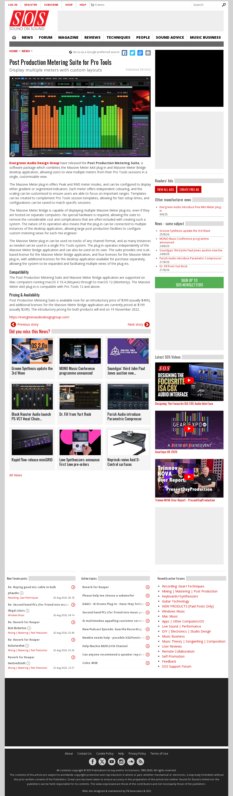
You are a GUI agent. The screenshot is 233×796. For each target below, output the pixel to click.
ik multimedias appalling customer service (113, 621)
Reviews (92, 37)
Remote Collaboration (178, 651)
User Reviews (172, 646)
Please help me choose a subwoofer (108, 595)
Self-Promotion (173, 656)
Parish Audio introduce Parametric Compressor (191, 258)
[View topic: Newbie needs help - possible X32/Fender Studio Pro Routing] (148, 638)
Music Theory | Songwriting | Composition (193, 641)
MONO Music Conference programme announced (184, 240)
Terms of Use (159, 753)
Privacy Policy (137, 753)
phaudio (13, 593)
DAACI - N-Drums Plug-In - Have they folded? (114, 604)
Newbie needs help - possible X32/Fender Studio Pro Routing (114, 638)
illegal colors (16, 610)
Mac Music (170, 616)
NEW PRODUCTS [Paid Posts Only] (188, 606)
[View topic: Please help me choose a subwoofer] (148, 596)
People (143, 37)
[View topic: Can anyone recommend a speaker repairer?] (148, 655)
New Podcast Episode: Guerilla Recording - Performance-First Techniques (114, 629)
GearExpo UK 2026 (166, 451)
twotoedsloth (16, 663)
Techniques (118, 37)
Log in (12, 4)
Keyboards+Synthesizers (180, 596)
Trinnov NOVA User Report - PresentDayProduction (185, 500)
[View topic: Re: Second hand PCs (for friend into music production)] (73, 605)
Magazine (68, 37)
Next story (135, 324)
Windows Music (16, 615)
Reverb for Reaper (21, 657)
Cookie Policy (105, 753)
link (32, 357)
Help (83, 4)
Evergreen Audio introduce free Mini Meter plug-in (191, 209)
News (27, 37)
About (69, 753)
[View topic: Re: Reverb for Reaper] (73, 622)
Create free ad (189, 189)
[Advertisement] (189, 321)
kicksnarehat (16, 646)
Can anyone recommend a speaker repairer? (114, 654)
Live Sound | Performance (181, 626)
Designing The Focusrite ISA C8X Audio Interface (184, 403)
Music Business (205, 37)
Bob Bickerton (17, 628)
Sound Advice (170, 37)
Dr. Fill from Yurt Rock (173, 266)
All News (15, 475)
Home (14, 37)
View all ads (165, 189)
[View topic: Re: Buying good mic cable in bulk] (73, 587)
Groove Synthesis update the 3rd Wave (185, 231)
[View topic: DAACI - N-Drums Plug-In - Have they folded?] (148, 604)
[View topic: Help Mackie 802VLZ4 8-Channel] (148, 646)
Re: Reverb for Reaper (24, 622)
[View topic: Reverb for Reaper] (73, 657)
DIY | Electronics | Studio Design (186, 631)
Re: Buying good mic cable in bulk (32, 587)
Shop (69, 4)
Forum (45, 37)
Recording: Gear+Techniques (23, 597)
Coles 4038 (89, 663)
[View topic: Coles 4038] (148, 663)
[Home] (29, 18)
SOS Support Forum (176, 666)
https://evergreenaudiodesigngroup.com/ (39, 317)
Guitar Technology (175, 601)
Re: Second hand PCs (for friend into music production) (40, 605)
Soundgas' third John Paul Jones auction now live (191, 250)
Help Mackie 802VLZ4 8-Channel (105, 646)
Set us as (96, 52)
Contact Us (84, 753)
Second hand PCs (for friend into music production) (114, 612)
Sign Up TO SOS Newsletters (189, 282)
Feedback (169, 661)
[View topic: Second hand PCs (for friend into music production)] (148, 612)
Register (30, 4)
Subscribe (51, 4)
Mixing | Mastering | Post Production (27, 632)
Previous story (27, 324)
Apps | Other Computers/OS (183, 621)
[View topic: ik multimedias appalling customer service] (148, 621)
